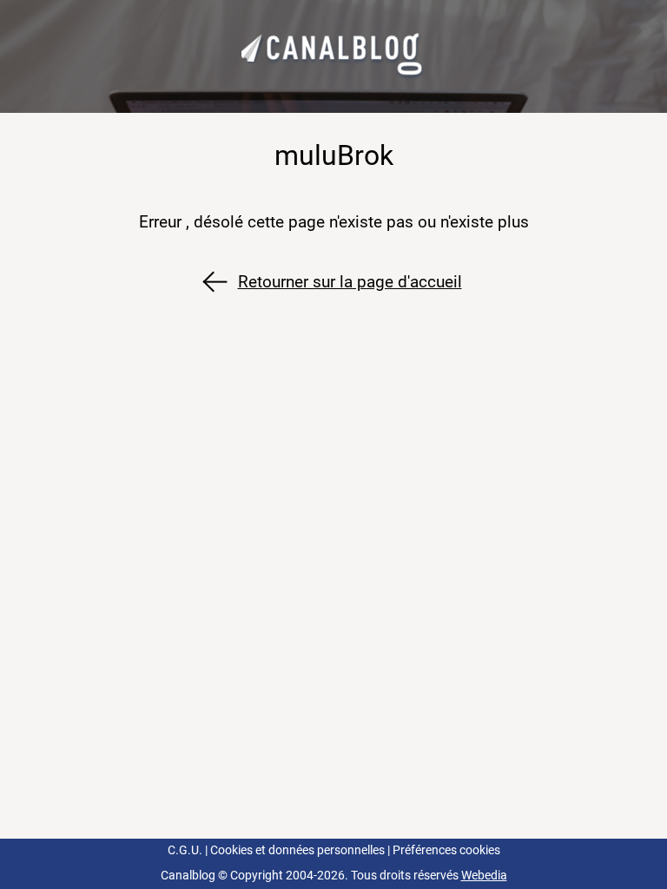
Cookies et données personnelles (297, 850)
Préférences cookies (446, 850)
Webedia (484, 875)
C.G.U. (185, 850)
